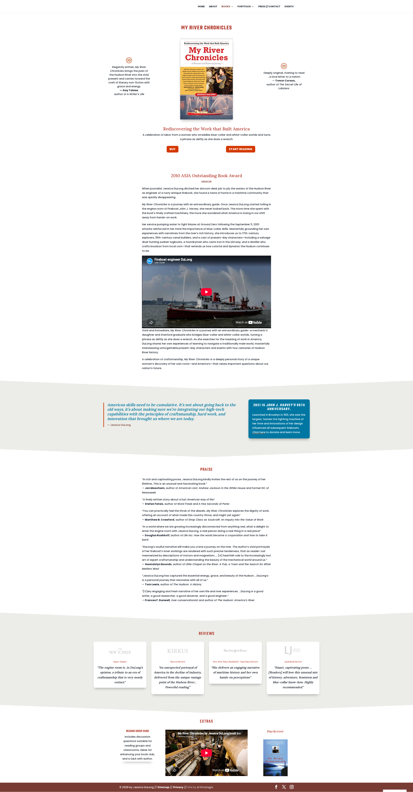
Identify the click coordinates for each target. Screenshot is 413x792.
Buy (173, 149)
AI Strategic (205, 787)
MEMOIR (206, 181)
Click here (258, 432)
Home (201, 6)
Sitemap (163, 787)
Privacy (178, 787)
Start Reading (240, 149)
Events (289, 6)
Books (226, 6)
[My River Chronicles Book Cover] (206, 118)
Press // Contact (269, 6)
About (213, 6)
